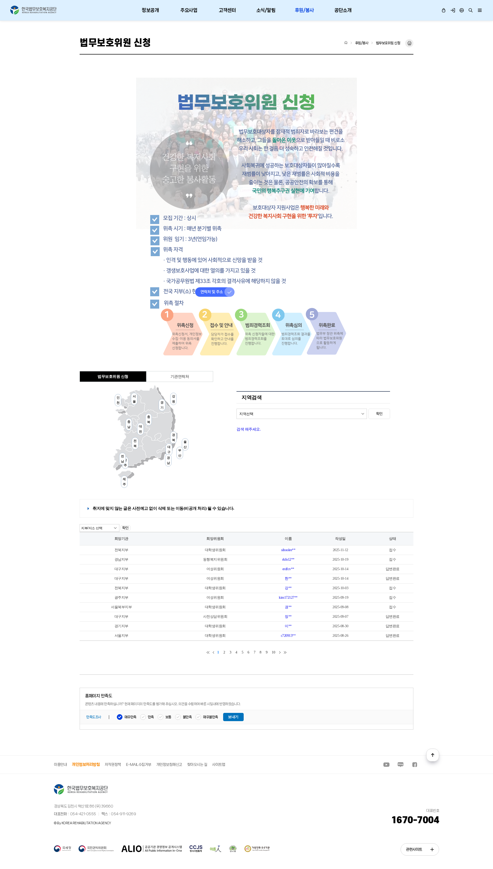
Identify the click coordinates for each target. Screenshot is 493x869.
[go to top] (432, 755)
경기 (162, 405)
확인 (379, 414)
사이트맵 (218, 765)
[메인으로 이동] (33, 10)
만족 (151, 717)
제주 (124, 481)
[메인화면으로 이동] (346, 42)
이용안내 (60, 765)
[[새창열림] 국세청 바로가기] (62, 851)
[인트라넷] (461, 10)
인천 (118, 400)
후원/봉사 (304, 10)
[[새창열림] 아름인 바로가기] (215, 851)
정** (288, 617)
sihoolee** (288, 550)
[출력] (409, 43)
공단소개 (342, 10)
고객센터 (227, 10)
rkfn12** (288, 559)
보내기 (233, 717)
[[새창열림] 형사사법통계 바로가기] (195, 851)
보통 (168, 717)
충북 (148, 419)
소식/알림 (266, 10)
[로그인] (443, 10)
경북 (173, 437)
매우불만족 (210, 717)
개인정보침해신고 (169, 765)
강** (288, 588)
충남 (128, 424)
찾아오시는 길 (197, 765)
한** (288, 578)
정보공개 (150, 10)
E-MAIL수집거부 (138, 765)
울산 (185, 444)
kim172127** (288, 597)
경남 (168, 460)
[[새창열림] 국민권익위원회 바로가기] (96, 851)
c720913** (288, 636)
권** (288, 607)
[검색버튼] (470, 10)
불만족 (187, 717)
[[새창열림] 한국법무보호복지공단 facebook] (415, 764)
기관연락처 (179, 376)
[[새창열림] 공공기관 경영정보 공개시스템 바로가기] (151, 851)
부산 (179, 453)
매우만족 (130, 717)
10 (273, 652)
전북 (135, 443)
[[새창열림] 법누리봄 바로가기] (233, 851)
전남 (122, 458)
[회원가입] (452, 10)
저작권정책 (113, 765)
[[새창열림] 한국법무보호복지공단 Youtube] (386, 764)
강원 (173, 399)
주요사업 (188, 10)
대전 (140, 429)
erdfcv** (288, 569)
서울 (134, 399)
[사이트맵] (479, 10)
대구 (168, 449)
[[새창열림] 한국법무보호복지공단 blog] (400, 764)
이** (288, 626)
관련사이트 (414, 849)
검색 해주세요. (248, 429)
